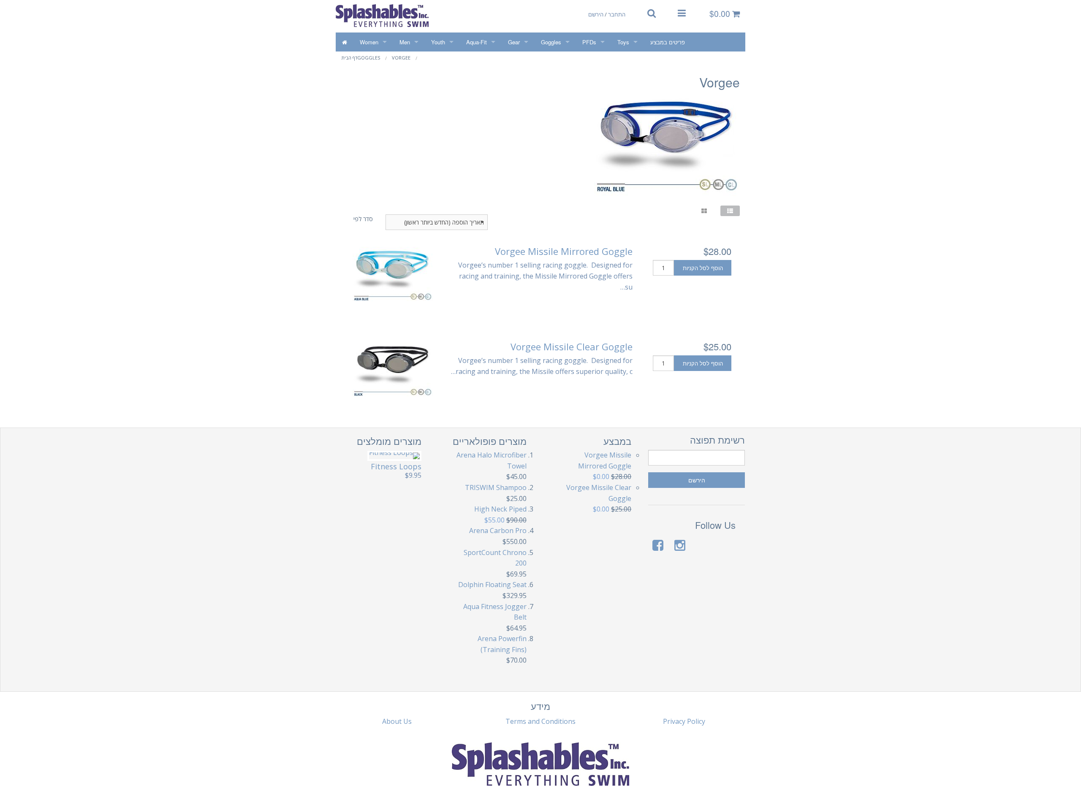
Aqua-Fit (476, 42)
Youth (438, 42)
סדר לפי (363, 219)
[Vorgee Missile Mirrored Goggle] (393, 275)
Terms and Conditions (540, 721)
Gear (514, 42)
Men (404, 42)
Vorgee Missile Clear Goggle (572, 346)
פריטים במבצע (667, 42)
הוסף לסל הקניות (703, 268)
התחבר (616, 14)
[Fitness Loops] (394, 456)
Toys (623, 42)
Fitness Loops (396, 466)
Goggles (551, 42)
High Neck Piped (500, 509)
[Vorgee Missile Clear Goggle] (393, 370)
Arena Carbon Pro (498, 530)
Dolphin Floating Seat (492, 584)
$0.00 (720, 13)
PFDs (589, 42)
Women (369, 42)
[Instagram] (679, 545)
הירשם (595, 14)
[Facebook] (657, 545)
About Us (397, 721)
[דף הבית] (344, 41)
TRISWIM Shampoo (496, 487)
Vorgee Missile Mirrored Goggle (564, 251)
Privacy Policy (684, 721)
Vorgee (401, 57)
